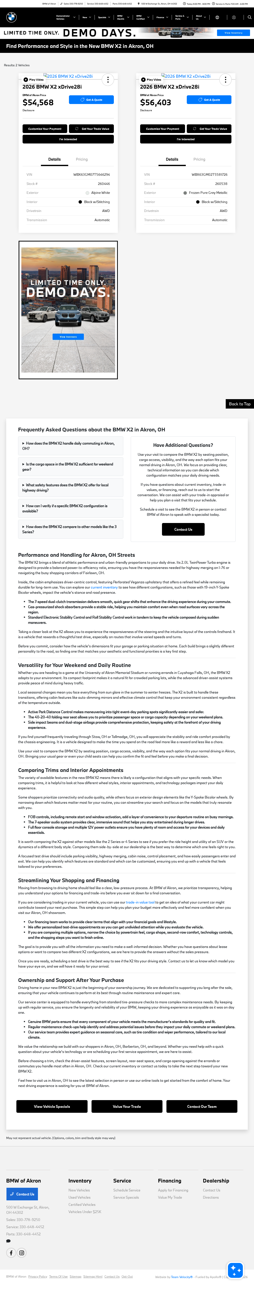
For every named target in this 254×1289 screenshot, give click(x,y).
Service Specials (126, 1197)
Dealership (216, 1180)
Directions (211, 1197)
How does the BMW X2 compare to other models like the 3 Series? (69, 529)
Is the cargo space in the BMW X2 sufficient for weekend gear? (67, 467)
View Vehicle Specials (52, 1106)
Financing (169, 1180)
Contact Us (183, 529)
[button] (34, 79)
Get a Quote (94, 100)
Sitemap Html (92, 1276)
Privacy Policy (37, 1276)
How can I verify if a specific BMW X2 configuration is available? (64, 508)
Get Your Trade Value (95, 129)
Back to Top (240, 403)
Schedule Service (126, 1190)
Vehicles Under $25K (84, 1211)
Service (122, 1180)
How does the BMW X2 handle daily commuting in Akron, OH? (68, 446)
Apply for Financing (173, 1190)
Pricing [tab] (82, 159)
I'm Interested (68, 139)
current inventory (104, 587)
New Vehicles (79, 1190)
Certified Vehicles (81, 1204)
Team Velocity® (182, 1277)
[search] (250, 17)
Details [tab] (54, 159)
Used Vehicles (79, 1197)
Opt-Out (127, 1276)
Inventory (80, 1180)
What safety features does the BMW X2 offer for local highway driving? (65, 487)
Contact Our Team (202, 1106)
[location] (138, 3)
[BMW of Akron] (28, 16)
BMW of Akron (16, 1276)
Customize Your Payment (44, 129)
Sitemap (75, 1276)
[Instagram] (22, 1253)
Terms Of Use (58, 1276)
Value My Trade (170, 1197)
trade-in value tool (140, 902)
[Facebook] (11, 1253)
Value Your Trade (127, 1106)
